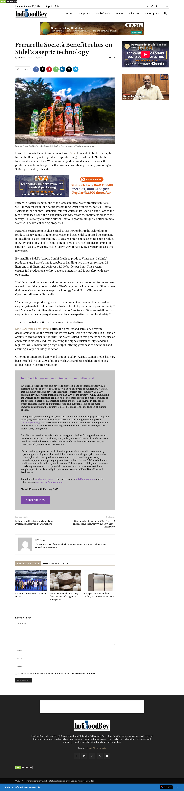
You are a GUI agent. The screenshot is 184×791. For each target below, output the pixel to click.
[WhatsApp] (56, 69)
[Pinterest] (49, 69)
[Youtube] (166, 6)
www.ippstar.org (30, 422)
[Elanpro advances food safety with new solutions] (99, 580)
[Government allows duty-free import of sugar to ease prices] (65, 580)
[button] (165, 13)
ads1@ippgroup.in (86, 479)
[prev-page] (17, 605)
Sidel (73, 153)
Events (119, 13)
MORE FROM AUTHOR (55, 563)
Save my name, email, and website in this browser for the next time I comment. (56, 673)
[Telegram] (75, 69)
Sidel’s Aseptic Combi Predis (33, 329)
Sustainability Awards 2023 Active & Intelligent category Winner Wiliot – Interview (94, 524)
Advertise (134, 13)
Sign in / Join (52, 6)
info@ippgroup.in (44, 479)
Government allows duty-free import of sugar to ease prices (64, 596)
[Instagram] (152, 6)
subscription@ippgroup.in (49, 482)
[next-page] (21, 605)
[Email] (69, 69)
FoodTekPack (102, 13)
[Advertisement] (92, 706)
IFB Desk (21, 58)
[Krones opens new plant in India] (31, 580)
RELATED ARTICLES (28, 563)
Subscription (152, 13)
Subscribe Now (35, 499)
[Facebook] (147, 6)
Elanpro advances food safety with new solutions (99, 595)
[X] (162, 6)
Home (68, 13)
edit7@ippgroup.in (97, 748)
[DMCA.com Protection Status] (8, 2)
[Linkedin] (157, 6)
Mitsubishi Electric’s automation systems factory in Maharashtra (34, 522)
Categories (84, 13)
